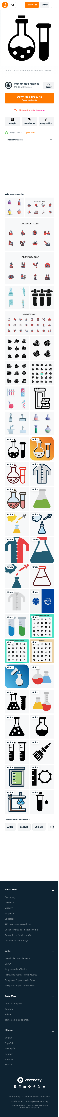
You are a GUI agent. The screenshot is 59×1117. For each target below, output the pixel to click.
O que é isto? (29, 132)
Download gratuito (29, 98)
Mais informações (15, 139)
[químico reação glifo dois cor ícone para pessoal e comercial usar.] (17, 849)
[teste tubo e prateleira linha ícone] (17, 519)
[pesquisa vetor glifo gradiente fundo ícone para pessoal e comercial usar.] (17, 1050)
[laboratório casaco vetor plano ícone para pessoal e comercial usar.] (17, 900)
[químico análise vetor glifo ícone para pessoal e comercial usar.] (17, 594)
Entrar (45, 4)
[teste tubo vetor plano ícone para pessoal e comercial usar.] (17, 950)
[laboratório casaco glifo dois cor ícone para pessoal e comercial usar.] (17, 796)
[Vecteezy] (5, 5)
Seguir (49, 87)
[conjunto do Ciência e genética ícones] (17, 494)
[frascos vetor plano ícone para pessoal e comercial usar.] (17, 1075)
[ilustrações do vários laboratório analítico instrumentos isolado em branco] (17, 544)
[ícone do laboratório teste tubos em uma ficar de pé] (17, 343)
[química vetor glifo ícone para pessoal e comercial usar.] (17, 1100)
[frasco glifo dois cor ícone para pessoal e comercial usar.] (16, 823)
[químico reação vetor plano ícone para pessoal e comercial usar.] (17, 745)
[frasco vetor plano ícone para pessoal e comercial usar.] (17, 720)
